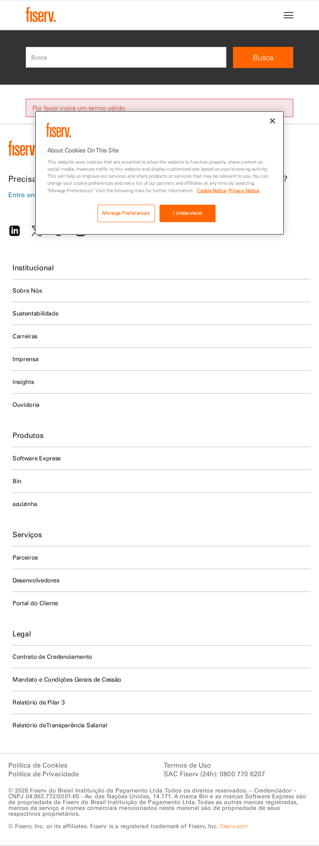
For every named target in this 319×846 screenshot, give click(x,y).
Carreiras (24, 336)
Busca (263, 57)
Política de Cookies (37, 765)
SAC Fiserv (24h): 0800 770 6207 (214, 773)
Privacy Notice (243, 190)
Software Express (36, 458)
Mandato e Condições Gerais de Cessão (66, 679)
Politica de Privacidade (43, 773)
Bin (17, 481)
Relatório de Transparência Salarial (59, 725)
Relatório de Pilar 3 (38, 702)
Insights (23, 382)
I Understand (187, 213)
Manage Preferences (126, 213)
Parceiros (25, 557)
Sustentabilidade (35, 313)
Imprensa (25, 359)
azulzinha (24, 504)
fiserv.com (234, 826)
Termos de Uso (187, 765)
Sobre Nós (27, 290)
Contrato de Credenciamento (52, 656)
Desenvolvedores (35, 580)
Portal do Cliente (35, 603)
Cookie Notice (211, 190)
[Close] (272, 121)
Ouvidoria (25, 404)
